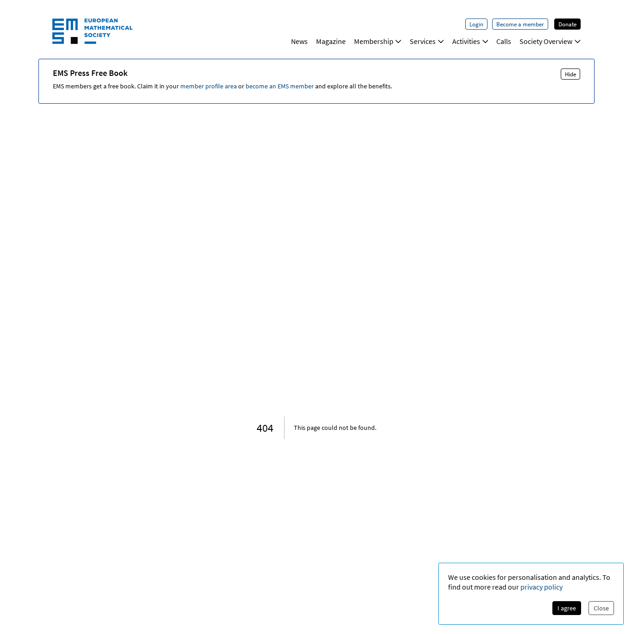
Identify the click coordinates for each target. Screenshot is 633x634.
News (299, 41)
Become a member (520, 24)
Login (476, 24)
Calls (503, 41)
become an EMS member (280, 86)
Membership (373, 41)
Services (423, 41)
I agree (566, 608)
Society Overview (545, 41)
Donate (567, 24)
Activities (466, 41)
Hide (570, 74)
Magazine (331, 41)
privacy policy (541, 586)
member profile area (208, 86)
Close (601, 608)
